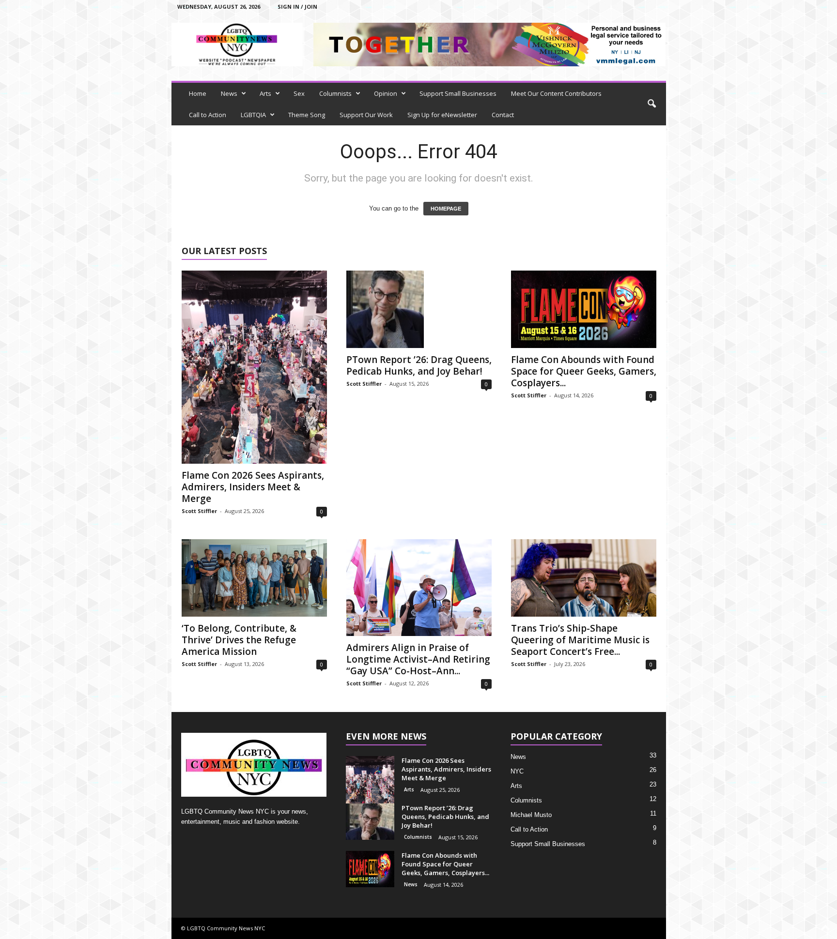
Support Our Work (366, 114)
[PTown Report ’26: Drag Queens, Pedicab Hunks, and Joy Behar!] (419, 309)
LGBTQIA (253, 114)
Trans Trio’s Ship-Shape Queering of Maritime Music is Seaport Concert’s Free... (580, 640)
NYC (517, 771)
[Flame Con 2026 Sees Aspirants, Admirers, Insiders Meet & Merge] (254, 367)
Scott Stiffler (199, 511)
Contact (503, 114)
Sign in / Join (297, 6)
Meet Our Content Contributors (556, 93)
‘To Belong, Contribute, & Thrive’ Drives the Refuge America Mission (239, 640)
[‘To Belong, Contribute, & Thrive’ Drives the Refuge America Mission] (254, 578)
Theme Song (306, 114)
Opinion (385, 93)
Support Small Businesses (457, 93)
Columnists (335, 93)
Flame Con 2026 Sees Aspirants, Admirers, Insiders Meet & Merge (253, 487)
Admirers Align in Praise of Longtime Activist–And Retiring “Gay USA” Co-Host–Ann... (418, 659)
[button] (651, 104)
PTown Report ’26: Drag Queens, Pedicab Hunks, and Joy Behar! (419, 365)
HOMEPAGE (446, 209)
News (229, 93)
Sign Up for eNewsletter (442, 114)
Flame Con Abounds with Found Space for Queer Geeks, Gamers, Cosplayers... (583, 371)
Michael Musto (531, 814)
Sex (299, 93)
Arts (265, 93)
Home (197, 93)
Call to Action (207, 114)
